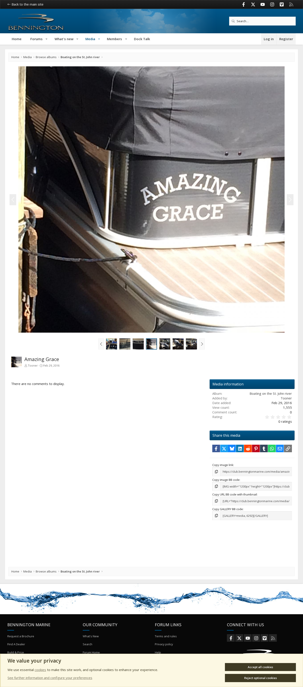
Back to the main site (27, 4)
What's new (64, 39)
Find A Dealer (16, 644)
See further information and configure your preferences (50, 677)
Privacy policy (164, 644)
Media (90, 39)
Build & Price (15, 652)
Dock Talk (142, 39)
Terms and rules (166, 636)
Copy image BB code (226, 480)
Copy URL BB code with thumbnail (234, 494)
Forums (36, 39)
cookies (40, 669)
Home (17, 39)
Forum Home (91, 652)
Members (114, 39)
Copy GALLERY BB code (227, 509)
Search (87, 644)
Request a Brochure (20, 636)
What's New (91, 636)
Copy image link (222, 465)
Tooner (33, 365)
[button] (46, 39)
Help (158, 652)
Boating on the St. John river (271, 393)
